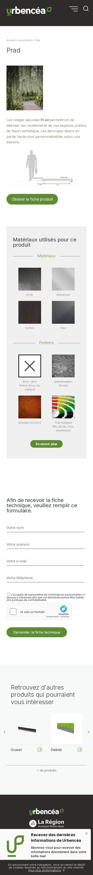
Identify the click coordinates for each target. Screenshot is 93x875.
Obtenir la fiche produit (32, 199)
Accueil (11, 40)
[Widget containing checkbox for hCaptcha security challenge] (39, 611)
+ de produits (46, 770)
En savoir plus (46, 444)
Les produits (25, 40)
